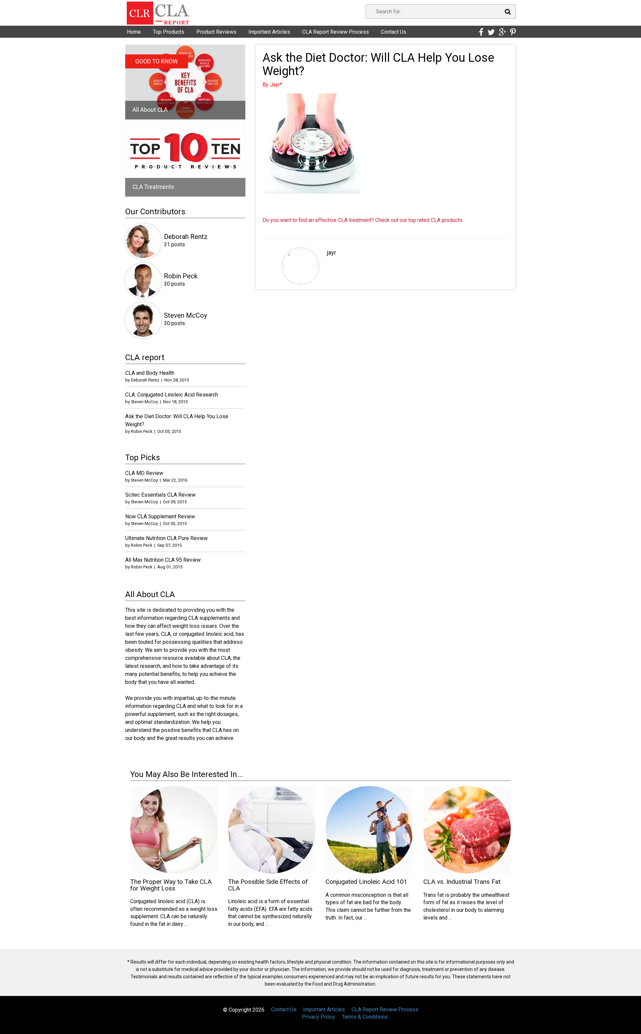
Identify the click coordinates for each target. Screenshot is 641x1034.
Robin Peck (181, 276)
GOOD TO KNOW (156, 61)
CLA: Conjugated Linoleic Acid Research (171, 395)
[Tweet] (491, 32)
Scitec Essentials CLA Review (160, 495)
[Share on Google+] (502, 32)
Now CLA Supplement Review (160, 516)
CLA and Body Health (149, 373)
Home (134, 32)
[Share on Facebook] (481, 32)
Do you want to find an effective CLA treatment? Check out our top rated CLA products (362, 220)
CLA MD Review (144, 473)
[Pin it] (513, 32)
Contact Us (393, 32)
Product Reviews (216, 32)
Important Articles (269, 32)
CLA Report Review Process (335, 32)
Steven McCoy (185, 315)
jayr (331, 252)
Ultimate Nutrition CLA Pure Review (166, 538)
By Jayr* (272, 84)
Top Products (168, 32)
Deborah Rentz (186, 237)
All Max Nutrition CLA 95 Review (163, 560)
